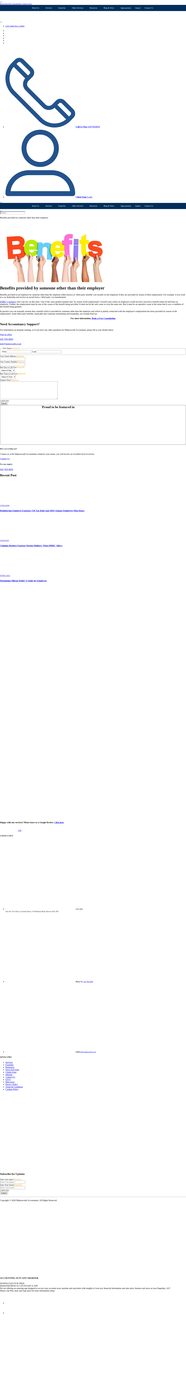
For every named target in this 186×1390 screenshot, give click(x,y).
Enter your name (10, 1179)
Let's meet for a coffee (15, 26)
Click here (59, 822)
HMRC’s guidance (8, 302)
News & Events (12, 1070)
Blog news (10, 1082)
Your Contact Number (12, 362)
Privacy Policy (11, 1084)
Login (84, 197)
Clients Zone (10, 1072)
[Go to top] (35, 1273)
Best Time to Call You (12, 374)
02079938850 (88, 127)
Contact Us (149, 8)
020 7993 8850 (6, 339)
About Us (35, 8)
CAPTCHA (4, 401)
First (4, 351)
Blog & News (109, 8)
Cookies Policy (12, 1089)
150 (19, 830)
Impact (138, 8)
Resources (93, 8)
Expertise (61, 8)
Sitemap (8, 1074)
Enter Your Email (11, 1185)
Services (48, 8)
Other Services (77, 8)
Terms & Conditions (14, 1087)
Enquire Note (9, 380)
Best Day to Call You (12, 367)
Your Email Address (12, 356)
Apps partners (126, 8)
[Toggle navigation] (1, 202)
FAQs (8, 1079)
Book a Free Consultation (103, 318)
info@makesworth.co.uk (10, 344)
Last (34, 351)
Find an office (6, 334)
